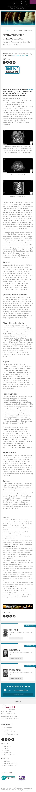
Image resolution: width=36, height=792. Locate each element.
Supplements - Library (10, 763)
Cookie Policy (8, 728)
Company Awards (9, 755)
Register (6, 748)
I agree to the (17, 690)
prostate (30, 89)
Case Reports (6, 30)
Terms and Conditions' (21, 690)
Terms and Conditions (10, 732)
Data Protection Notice (11, 734)
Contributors (7, 753)
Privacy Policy (8, 730)
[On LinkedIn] (11, 62)
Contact (6, 750)
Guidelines (7, 761)
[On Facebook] (4, 62)
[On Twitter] (7, 62)
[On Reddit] (14, 62)
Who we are (7, 746)
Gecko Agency (26, 790)
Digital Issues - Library (10, 765)
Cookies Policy (21, 8)
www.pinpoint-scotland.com (10, 718)
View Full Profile (16, 638)
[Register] (18, 606)
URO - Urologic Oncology (20, 55)
